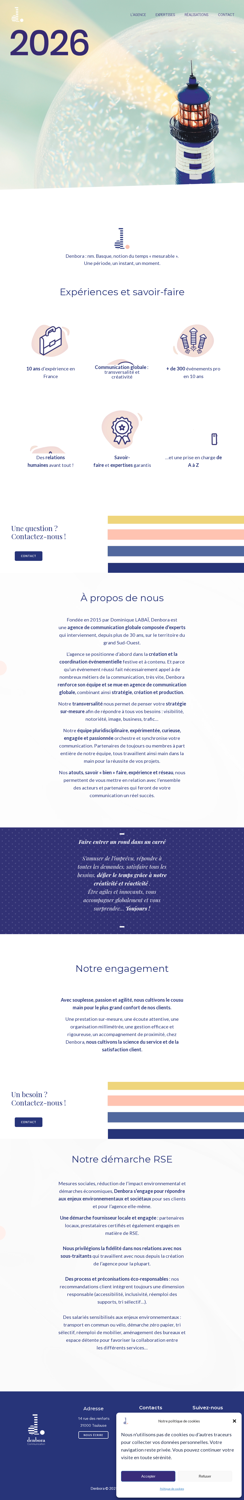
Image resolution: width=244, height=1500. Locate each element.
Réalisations (196, 14)
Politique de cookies (172, 1488)
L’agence (138, 14)
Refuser (205, 1476)
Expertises (165, 14)
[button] (234, 1421)
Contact (226, 14)
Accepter (148, 1476)
